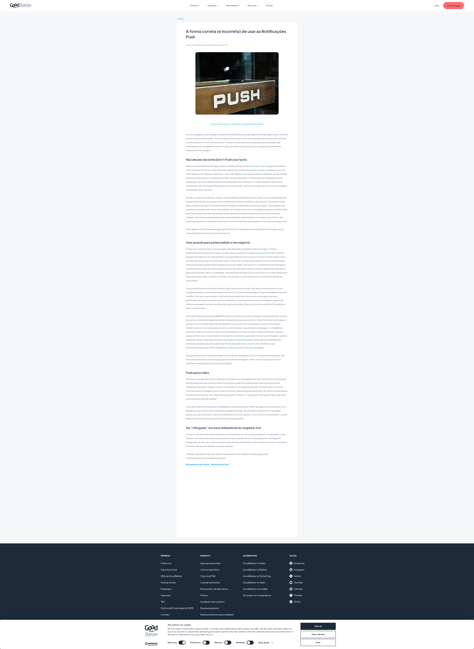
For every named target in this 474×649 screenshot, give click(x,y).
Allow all (318, 626)
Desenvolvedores (209, 608)
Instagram (299, 569)
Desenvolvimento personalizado (217, 614)
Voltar (180, 18)
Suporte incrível (169, 569)
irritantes (254, 166)
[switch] (206, 643)
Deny (318, 642)
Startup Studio (168, 582)
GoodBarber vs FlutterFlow (257, 576)
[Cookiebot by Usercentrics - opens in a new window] (151, 644)
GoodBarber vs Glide (254, 582)
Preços (269, 5)
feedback (240, 335)
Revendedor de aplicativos (214, 588)
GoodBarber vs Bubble (255, 569)
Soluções (211, 5)
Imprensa (165, 595)
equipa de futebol (267, 253)
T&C (163, 601)
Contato (165, 614)
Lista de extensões (210, 582)
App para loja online (210, 563)
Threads (298, 595)
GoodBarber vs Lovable (255, 588)
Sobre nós (166, 563)
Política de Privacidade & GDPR (177, 608)
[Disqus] (237, 500)
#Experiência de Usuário (197, 464)
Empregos (166, 588)
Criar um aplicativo (209, 569)
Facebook (299, 563)
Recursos (252, 5)
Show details (263, 643)
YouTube (298, 582)
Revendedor (232, 5)
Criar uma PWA (208, 576)
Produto (194, 5)
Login (436, 5)
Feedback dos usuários (212, 601)
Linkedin (298, 588)
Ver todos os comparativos (257, 595)
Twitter (297, 576)
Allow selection (318, 634)
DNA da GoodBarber (171, 576)
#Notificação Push (220, 464)
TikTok (297, 601)
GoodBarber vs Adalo (254, 563)
